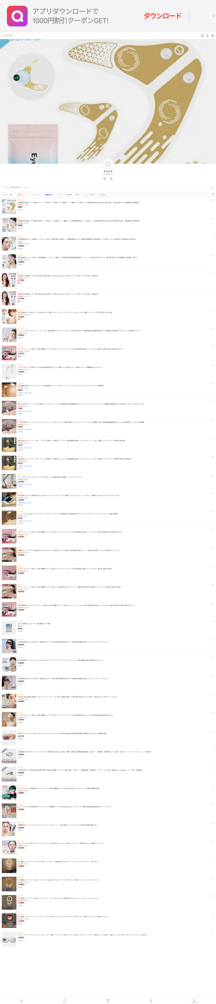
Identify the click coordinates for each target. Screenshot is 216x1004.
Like (104, 178)
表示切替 (102, 194)
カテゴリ (35, 194)
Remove (208, 187)
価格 (77, 194)
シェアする (111, 178)
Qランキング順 (7, 194)
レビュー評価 (89, 194)
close (213, 16)
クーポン (59, 194)
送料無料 (69, 194)
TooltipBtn (24, 207)
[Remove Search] (108, 187)
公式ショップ (24, 194)
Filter (213, 194)
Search (207, 35)
